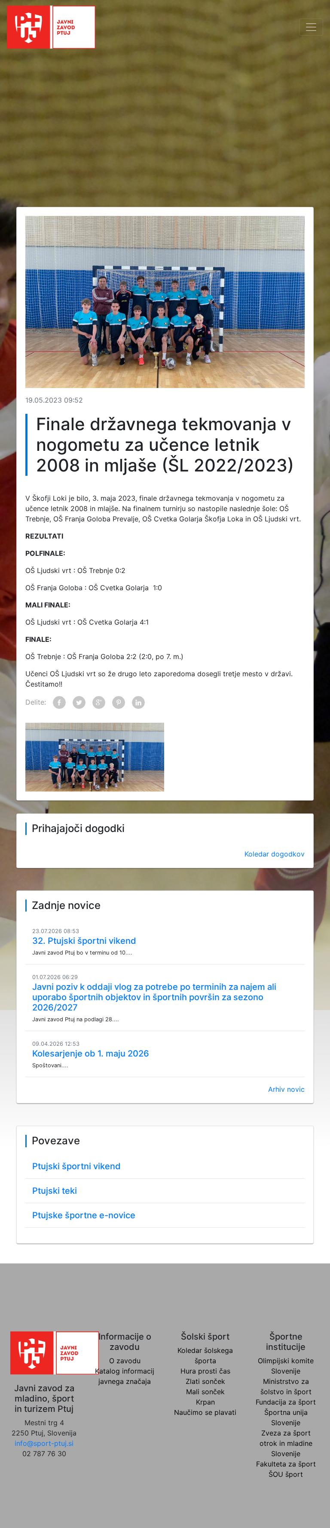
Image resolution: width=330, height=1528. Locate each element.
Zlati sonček (205, 1381)
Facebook (59, 702)
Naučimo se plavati (205, 1412)
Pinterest (118, 702)
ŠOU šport (286, 1474)
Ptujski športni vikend (76, 1166)
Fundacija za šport (286, 1402)
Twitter (79, 702)
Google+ (98, 702)
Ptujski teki (54, 1191)
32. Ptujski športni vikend (84, 941)
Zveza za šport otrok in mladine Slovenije (286, 1443)
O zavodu (125, 1360)
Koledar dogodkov (274, 854)
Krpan (205, 1402)
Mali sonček (205, 1391)
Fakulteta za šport (286, 1464)
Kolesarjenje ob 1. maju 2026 (90, 1053)
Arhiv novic (286, 1089)
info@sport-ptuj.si (44, 1443)
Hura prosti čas (205, 1371)
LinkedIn (138, 702)
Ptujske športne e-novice (83, 1215)
